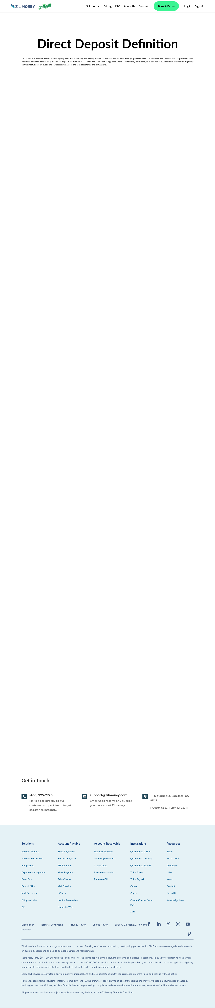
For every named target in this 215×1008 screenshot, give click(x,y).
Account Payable (30, 851)
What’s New (173, 858)
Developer (172, 865)
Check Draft (100, 865)
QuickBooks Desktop (141, 858)
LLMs (170, 872)
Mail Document (29, 893)
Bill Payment (64, 865)
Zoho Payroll (137, 879)
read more (25, 226)
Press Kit (171, 893)
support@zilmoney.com (108, 795)
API (23, 907)
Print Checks (64, 879)
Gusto (133, 886)
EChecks (62, 893)
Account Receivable (32, 858)
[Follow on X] (168, 924)
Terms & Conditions (51, 924)
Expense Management (34, 872)
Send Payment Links (105, 858)
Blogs (170, 851)
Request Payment (103, 851)
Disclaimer (28, 924)
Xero (132, 911)
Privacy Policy (78, 924)
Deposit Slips (28, 886)
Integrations (28, 865)
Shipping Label (29, 900)
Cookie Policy (100, 924)
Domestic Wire (65, 907)
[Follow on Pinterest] (189, 934)
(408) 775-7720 (41, 795)
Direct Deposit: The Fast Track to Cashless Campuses (60, 536)
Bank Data (27, 879)
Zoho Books (136, 872)
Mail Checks (64, 886)
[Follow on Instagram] (178, 924)
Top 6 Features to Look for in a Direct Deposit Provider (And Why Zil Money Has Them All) (86, 371)
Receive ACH (101, 879)
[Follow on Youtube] (188, 924)
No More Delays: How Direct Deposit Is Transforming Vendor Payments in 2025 (78, 205)
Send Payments (66, 851)
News (170, 879)
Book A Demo (166, 6)
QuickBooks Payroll (140, 865)
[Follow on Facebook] (149, 924)
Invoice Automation (68, 900)
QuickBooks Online (140, 851)
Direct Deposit (30, 701)
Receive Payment (67, 858)
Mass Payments (66, 872)
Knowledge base (175, 900)
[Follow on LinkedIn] (159, 924)
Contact (171, 886)
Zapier (133, 893)
